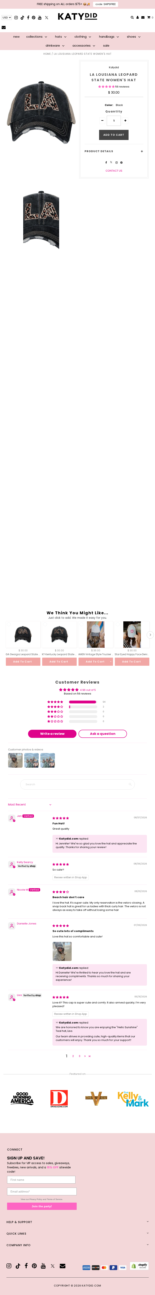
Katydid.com (91, 1286)
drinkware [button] (53, 45)
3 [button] (79, 1056)
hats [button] (59, 36)
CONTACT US (114, 171)
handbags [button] (107, 36)
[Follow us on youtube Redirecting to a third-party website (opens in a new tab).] (39, 17)
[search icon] (132, 17)
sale (106, 45)
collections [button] (34, 36)
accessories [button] (81, 45)
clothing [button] (80, 36)
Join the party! (42, 1206)
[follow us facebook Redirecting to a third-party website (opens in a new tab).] (106, 163)
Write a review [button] (52, 733)
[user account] (137, 17)
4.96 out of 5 (88, 690)
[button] (106, 87)
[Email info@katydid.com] (143, 17)
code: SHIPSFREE (105, 4)
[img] (60, 818)
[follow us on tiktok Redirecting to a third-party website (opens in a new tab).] (18, 1266)
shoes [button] (132, 36)
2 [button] (73, 1056)
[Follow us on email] (4, 27)
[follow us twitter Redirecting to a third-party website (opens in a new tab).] (111, 163)
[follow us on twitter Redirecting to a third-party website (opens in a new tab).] (53, 1266)
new (16, 36)
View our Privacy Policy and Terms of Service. (42, 1199)
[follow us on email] (62, 1266)
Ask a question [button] (102, 733)
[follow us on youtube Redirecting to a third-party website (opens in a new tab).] (43, 1266)
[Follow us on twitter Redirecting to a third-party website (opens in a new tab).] (46, 17)
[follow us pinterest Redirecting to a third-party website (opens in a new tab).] (121, 163)
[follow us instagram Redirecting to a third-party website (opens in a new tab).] (116, 163)
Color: (109, 105)
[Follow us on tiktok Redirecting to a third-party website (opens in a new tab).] (22, 17)
